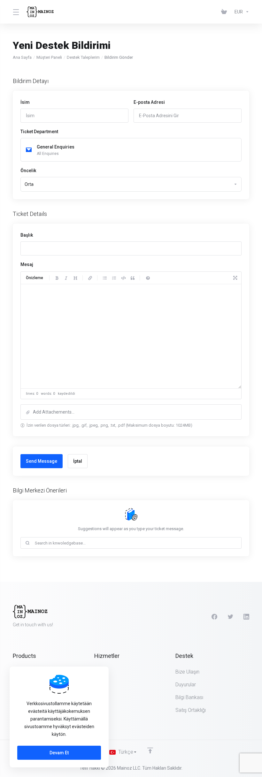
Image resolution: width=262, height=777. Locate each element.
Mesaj (26, 264)
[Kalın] (57, 278)
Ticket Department (39, 131)
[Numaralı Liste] (114, 278)
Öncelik (28, 170)
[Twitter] (230, 616)
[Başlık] (75, 278)
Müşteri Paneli (49, 57)
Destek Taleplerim (83, 57)
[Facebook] (214, 616)
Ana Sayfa (22, 57)
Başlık (26, 235)
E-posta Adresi (149, 102)
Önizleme (34, 278)
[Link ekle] (90, 278)
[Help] (148, 278)
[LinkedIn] (246, 616)
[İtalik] (66, 278)
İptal (77, 461)
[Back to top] (150, 750)
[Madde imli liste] (105, 278)
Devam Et (59, 752)
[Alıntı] (132, 278)
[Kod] (123, 278)
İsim (25, 102)
